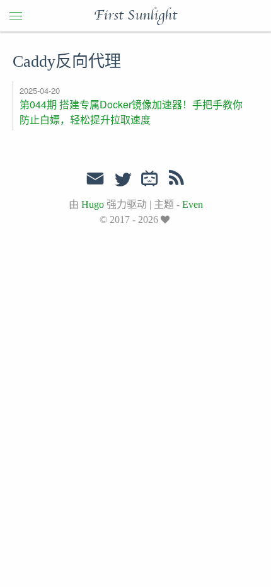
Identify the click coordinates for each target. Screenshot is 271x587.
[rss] (176, 180)
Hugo (92, 204)
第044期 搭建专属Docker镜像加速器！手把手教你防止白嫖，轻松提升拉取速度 (131, 112)
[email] (95, 178)
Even (192, 204)
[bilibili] (149, 180)
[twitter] (122, 180)
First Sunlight (135, 16)
